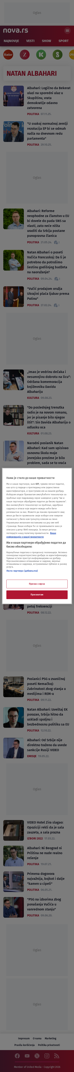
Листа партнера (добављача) (22, 570)
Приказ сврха (37, 583)
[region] (37, 536)
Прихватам (37, 594)
